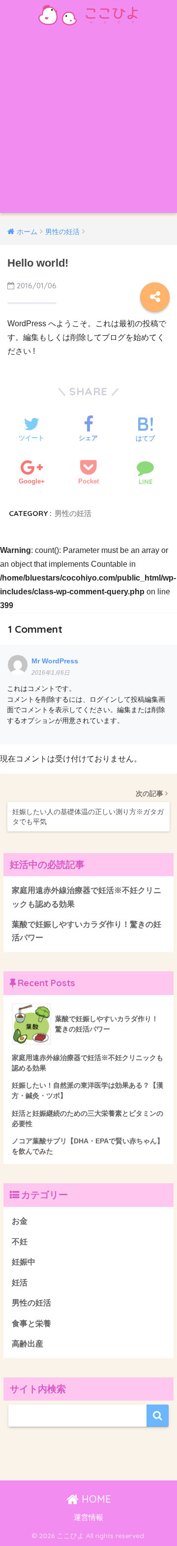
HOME (95, 1499)
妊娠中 (23, 1262)
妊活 (20, 1282)
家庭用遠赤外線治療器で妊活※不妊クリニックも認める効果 (86, 897)
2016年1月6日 (50, 673)
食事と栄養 (31, 1323)
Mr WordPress (54, 661)
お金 (20, 1221)
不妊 (20, 1241)
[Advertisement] (88, 124)
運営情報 (88, 1517)
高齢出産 (27, 1344)
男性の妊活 (73, 513)
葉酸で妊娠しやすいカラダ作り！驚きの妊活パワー (86, 931)
